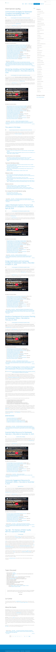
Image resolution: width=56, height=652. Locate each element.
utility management (7, 311)
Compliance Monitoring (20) (40, 23)
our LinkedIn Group (18, 601)
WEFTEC (16, 536)
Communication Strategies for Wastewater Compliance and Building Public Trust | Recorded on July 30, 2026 (18, 13)
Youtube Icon (50, 3)
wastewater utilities (22, 311)
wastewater (23, 64)
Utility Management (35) (40, 76)
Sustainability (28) (39, 67)
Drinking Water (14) (39, 28)
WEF (27, 550)
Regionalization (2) (39, 52)
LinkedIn (14, 572)
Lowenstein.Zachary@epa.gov (9, 412)
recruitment (9, 361)
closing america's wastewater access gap (13, 427)
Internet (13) (38, 40)
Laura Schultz (12, 198)
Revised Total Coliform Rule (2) (41, 55)
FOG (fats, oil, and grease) (18, 133)
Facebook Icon (45, 3)
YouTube (27, 585)
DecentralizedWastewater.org (9, 546)
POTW (29, 310)
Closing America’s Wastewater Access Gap (13, 377)
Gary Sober (16, 576)
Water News (29, 198)
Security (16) (38, 59)
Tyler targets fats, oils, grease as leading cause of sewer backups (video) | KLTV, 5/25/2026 (19, 157)
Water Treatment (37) (39, 86)
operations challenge (8, 631)
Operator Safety (19, 474)
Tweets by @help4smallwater (40, 97)
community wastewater (28, 427)
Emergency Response (26, 426)
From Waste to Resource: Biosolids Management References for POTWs (16, 50)
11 (26, 636)
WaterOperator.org (18, 23)
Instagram (24, 585)
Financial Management (21, 309)
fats (8, 199)
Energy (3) (38, 31)
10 (24, 636)
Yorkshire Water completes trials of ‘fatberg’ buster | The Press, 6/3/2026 (16, 186)
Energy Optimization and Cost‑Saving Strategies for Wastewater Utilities (16, 240)
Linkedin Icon (47, 3)
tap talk (15, 631)
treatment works (19, 64)
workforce (12, 312)
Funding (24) (38, 35)
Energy (17, 309)
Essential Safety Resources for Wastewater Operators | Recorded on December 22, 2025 (19, 433)
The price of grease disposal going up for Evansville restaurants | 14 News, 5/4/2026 (18, 158)
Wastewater (26, 198)
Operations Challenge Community (26, 551)
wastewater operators (17, 311)
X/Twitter (17, 585)
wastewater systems (16, 200)
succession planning (13, 361)
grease (21, 199)
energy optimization (14, 310)
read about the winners (12, 558)
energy (10, 310)
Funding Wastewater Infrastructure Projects (12, 56)
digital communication (22, 524)
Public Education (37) (39, 50)
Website (12, 585)
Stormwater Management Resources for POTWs (13, 51)
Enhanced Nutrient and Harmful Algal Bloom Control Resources (15, 53)
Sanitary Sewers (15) (39, 57)
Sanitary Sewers (22, 198)
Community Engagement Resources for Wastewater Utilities (15, 49)
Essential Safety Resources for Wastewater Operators (14, 242)
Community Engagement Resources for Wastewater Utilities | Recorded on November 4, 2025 (19, 482)
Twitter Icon (48, 3)
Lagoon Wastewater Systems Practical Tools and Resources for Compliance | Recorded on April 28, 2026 (19, 206)
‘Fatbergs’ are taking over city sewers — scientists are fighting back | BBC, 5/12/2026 (18, 185)
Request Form (7, 408)
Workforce (31, 630)
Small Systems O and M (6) (40, 62)
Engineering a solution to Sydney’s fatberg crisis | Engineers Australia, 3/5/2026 (17, 170)
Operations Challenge (18, 537)
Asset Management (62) (40, 11)
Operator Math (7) (39, 45)
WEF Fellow (6, 626)
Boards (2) (38, 16)
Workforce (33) (39, 91)
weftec (16, 632)
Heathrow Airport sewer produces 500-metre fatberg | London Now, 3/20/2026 (17, 177)
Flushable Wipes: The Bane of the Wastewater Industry (14, 193)
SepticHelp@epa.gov (17, 412)
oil (22, 199)
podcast (13, 631)
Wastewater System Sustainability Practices (12, 54)
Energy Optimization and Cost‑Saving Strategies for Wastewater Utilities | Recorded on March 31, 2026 (19, 263)
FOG (14, 199)
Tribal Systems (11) (39, 74)
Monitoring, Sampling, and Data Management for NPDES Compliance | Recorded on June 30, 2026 (19, 70)
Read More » (33, 65)
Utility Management (26, 309)
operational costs (25, 310)
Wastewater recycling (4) (40, 81)
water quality (13, 632)
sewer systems (25, 199)
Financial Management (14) (40, 33)
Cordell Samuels (14, 573)
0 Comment (7, 65)
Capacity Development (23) (40, 19)
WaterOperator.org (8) (40, 88)
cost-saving (7, 310)
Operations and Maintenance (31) (41, 43)
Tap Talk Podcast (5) (39, 69)
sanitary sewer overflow (12, 64)
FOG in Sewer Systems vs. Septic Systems (12, 192)
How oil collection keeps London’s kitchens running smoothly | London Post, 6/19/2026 (18, 174)
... (22, 636)
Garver (14, 551)
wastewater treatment (8, 256)
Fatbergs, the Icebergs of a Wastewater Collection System (14, 194)
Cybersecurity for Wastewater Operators (12, 58)
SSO (16, 64)
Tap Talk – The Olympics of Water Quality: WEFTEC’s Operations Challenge (18, 531)
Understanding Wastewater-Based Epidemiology (13, 52)
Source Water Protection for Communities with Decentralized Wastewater (17, 57)
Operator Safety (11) (39, 47)
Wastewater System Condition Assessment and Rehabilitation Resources (16, 55)
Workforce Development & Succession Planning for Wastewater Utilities (16, 241)
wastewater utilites (13, 256)
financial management (20, 310)
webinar (32, 64)
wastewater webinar (27, 64)
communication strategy (9, 524)
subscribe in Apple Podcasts (24, 602)
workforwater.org (18, 612)
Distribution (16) (39, 26)
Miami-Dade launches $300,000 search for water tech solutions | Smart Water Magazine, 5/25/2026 (20, 188)
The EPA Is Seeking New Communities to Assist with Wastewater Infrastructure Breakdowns (20, 368)
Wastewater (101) (39, 79)
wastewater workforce (25, 256)
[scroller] (55, 651)
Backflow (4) (38, 14)
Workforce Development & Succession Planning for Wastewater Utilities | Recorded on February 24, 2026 (20, 318)
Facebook (20, 585)
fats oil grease (11, 199)
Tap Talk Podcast (18, 630)
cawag (7, 427)
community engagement (16, 524)
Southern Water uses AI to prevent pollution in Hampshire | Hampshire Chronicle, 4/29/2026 (19, 187)
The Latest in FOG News (12, 127)
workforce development (27, 362)
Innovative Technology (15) (40, 38)
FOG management (17, 199)
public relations (29, 524)
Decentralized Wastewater (19, 426)
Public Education (17, 198)
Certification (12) (39, 21)
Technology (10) (39, 71)
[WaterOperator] (7, 2)
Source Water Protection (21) (40, 64)
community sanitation (22, 427)
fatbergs (7, 199)
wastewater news (11, 200)
